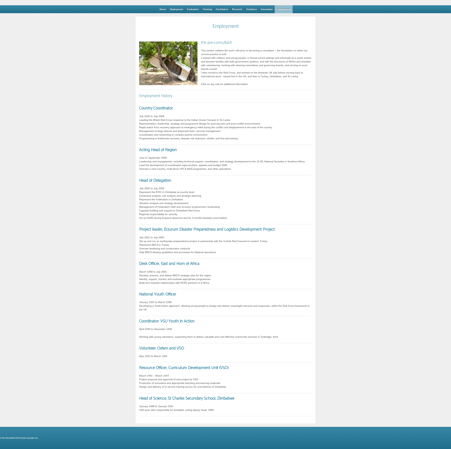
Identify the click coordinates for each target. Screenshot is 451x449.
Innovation (267, 9)
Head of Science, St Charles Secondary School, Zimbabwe (186, 398)
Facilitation (222, 9)
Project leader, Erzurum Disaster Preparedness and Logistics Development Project (207, 229)
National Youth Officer (157, 294)
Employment (284, 9)
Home (163, 9)
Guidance (251, 9)
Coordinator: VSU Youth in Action (167, 321)
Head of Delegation (155, 180)
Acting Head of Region (158, 150)
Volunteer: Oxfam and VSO (161, 348)
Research (237, 9)
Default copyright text (28, 438)
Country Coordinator (156, 108)
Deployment (176, 9)
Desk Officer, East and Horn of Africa (169, 263)
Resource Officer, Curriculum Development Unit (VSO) (184, 367)
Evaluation (193, 9)
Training (207, 9)
